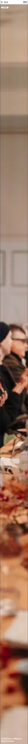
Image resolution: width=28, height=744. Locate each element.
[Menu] (25, 2)
